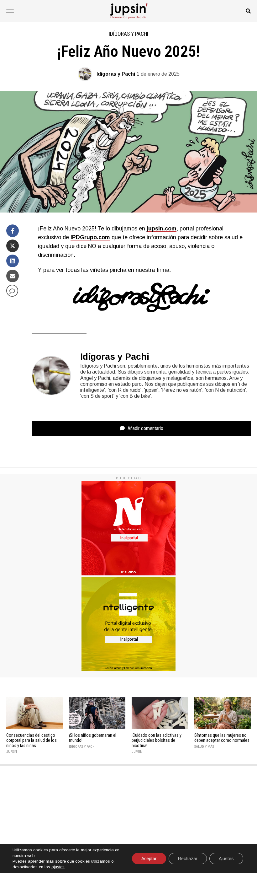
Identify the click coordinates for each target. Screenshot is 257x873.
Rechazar (187, 858)
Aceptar (149, 858)
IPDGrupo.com (90, 237)
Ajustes (226, 858)
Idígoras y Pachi (116, 74)
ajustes (58, 867)
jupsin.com (161, 228)
